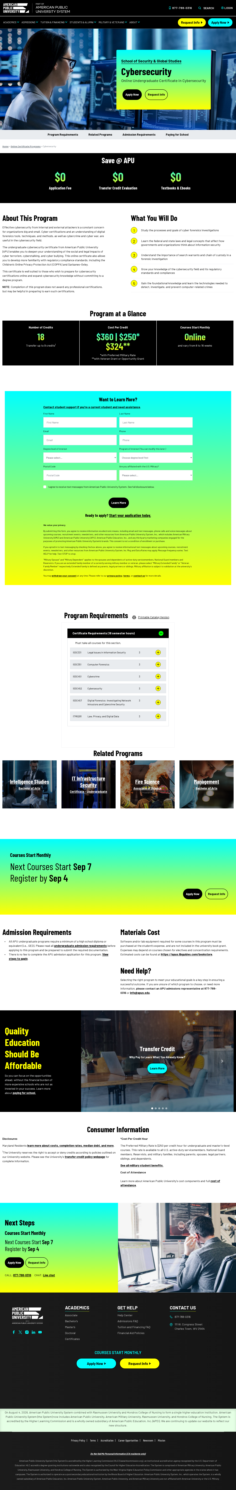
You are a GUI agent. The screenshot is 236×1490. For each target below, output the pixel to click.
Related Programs (100, 134)
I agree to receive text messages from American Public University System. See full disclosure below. (101, 486)
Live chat (49, 1275)
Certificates (72, 1339)
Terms (93, 1440)
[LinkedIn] (33, 1332)
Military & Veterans (111, 22)
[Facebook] (13, 1332)
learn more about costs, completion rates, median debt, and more (70, 1145)
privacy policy (114, 575)
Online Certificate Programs (26, 146)
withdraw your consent (64, 575)
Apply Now (218, 22)
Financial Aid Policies (131, 1333)
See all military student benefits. (141, 1165)
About (133, 22)
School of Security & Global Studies (151, 61)
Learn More (157, 1068)
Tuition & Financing (52, 22)
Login (228, 8)
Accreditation (107, 1440)
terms (126, 575)
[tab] (118, 633)
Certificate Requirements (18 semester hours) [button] (104, 633)
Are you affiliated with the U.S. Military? (139, 466)
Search (208, 8)
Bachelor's (71, 1321)
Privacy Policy (78, 1440)
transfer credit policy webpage (85, 1156)
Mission (161, 1440)
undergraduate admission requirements (80, 945)
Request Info (190, 22)
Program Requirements (63, 134)
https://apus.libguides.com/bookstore (186, 954)
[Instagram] (27, 1332)
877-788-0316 (182, 8)
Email (46, 431)
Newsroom (148, 1440)
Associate (71, 1315)
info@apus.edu (140, 993)
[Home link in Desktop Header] (36, 8)
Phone (122, 431)
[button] (118, 652)
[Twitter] (20, 1332)
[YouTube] (40, 1332)
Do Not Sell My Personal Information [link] (118, 1453)
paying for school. (24, 1093)
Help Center (125, 1315)
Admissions (28, 22)
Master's (70, 1327)
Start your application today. (130, 515)
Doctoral (70, 1333)
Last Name (124, 413)
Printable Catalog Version (153, 617)
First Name (48, 413)
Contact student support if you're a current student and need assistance (91, 407)
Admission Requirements (139, 134)
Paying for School (177, 134)
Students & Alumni (81, 22)
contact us (139, 575)
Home (5, 146)
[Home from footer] (27, 1315)
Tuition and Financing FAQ (134, 1327)
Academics (9, 22)
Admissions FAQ (128, 1321)
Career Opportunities (128, 1440)
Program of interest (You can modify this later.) (142, 448)
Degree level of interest (55, 448)
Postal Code (49, 466)
